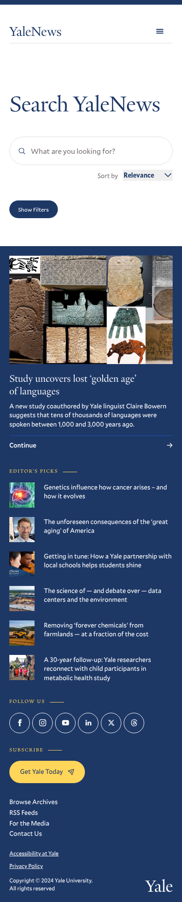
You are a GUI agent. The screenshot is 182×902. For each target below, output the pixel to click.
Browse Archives (33, 801)
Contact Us (25, 833)
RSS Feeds (23, 812)
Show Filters (33, 209)
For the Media (29, 823)
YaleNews (35, 33)
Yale (159, 888)
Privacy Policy (26, 866)
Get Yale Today (41, 771)
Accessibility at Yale (34, 853)
